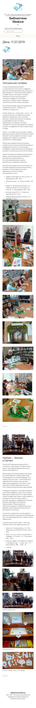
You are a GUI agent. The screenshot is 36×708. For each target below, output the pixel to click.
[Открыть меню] (18, 25)
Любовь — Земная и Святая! (13, 459)
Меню (18, 36)
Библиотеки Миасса (18, 20)
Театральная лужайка (15, 83)
